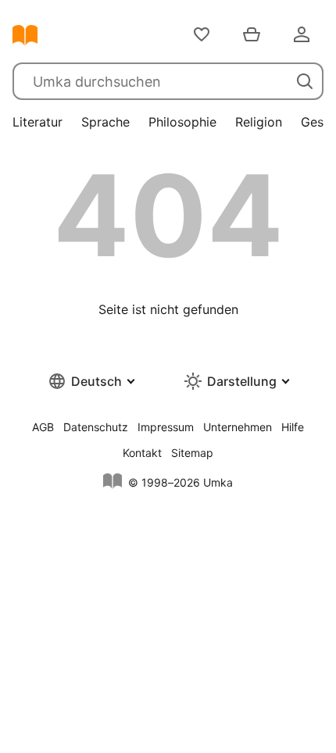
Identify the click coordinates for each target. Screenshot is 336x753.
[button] (90, 381)
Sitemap (192, 452)
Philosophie (182, 122)
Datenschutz (95, 427)
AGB (43, 427)
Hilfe (292, 427)
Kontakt (142, 452)
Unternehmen (237, 427)
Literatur (38, 122)
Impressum (166, 427)
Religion (258, 122)
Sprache (105, 122)
